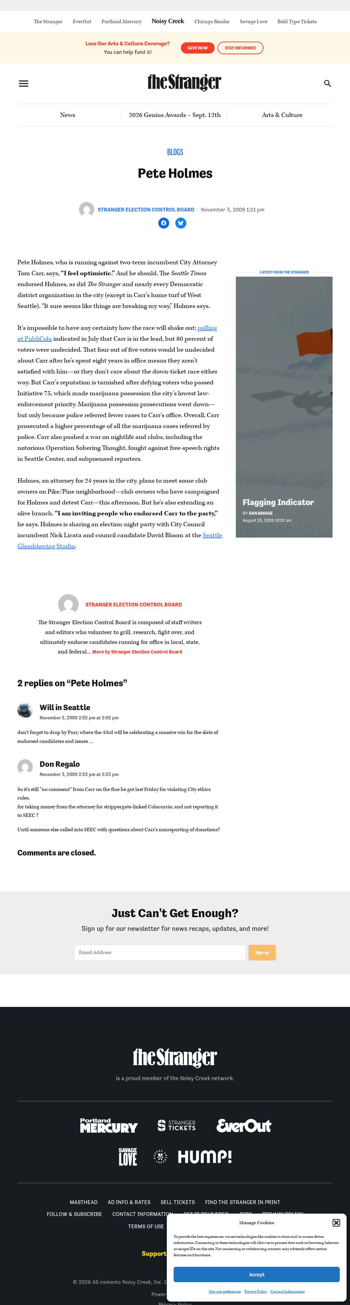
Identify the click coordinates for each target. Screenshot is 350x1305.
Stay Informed (240, 47)
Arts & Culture (282, 115)
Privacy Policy (255, 1291)
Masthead (83, 1202)
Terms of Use (146, 1226)
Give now (198, 47)
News (67, 115)
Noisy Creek (168, 21)
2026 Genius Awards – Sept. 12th (175, 115)
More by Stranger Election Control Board (137, 652)
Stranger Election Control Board (146, 209)
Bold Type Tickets (297, 21)
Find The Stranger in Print (242, 1202)
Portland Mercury (122, 21)
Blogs (175, 153)
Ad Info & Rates (129, 1202)
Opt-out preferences (225, 1291)
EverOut (82, 21)
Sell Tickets (178, 1202)
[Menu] (23, 83)
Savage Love (253, 21)
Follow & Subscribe (74, 1214)
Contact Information (287, 1291)
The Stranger (48, 21)
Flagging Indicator (278, 502)
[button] (336, 1222)
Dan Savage (261, 513)
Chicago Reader (212, 21)
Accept (257, 1274)
